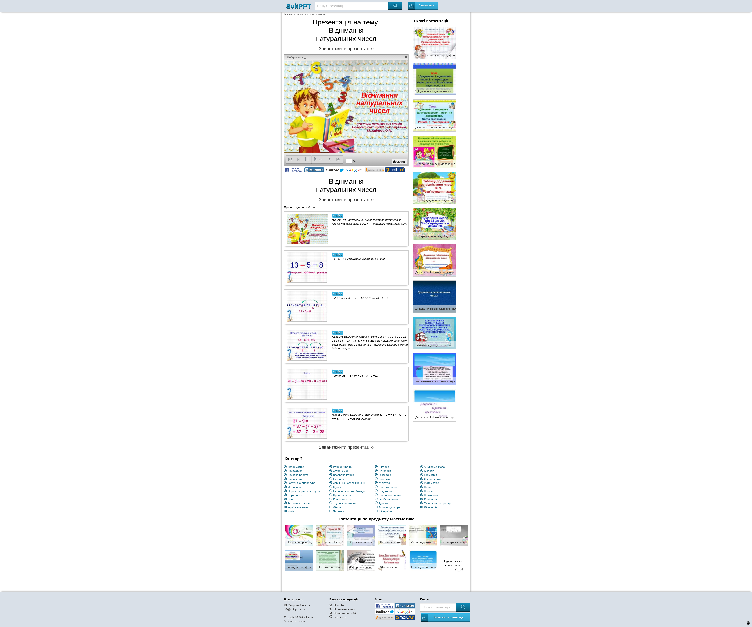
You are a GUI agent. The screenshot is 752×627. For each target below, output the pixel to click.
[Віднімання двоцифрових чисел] (434, 332)
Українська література (438, 503)
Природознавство (390, 495)
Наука (428, 487)
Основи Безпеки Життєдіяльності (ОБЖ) (351, 491)
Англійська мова (434, 466)
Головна (288, 14)
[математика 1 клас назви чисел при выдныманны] (330, 535)
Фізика (337, 507)
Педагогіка (385, 491)
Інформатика (296, 466)
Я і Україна (385, 511)
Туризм (383, 503)
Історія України (342, 466)
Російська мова (388, 499)
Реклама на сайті (345, 613)
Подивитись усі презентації (452, 562)
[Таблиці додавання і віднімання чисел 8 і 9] (434, 187)
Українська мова (298, 507)
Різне (291, 499)
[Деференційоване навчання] (361, 560)
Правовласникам (345, 609)
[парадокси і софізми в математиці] (299, 560)
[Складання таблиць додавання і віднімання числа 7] (434, 151)
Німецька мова (388, 487)
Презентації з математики (310, 14)
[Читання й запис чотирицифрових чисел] (434, 42)
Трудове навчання (344, 503)
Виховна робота (298, 474)
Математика (432, 482)
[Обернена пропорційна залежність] (299, 535)
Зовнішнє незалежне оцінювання (351, 482)
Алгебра (384, 466)
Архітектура (295, 470)
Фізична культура (389, 507)
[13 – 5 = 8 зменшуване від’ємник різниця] (307, 267)
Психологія (431, 495)
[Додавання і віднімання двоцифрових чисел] (434, 260)
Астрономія (340, 470)
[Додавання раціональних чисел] (434, 296)
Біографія (385, 470)
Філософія (430, 507)
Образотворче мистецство (304, 491)
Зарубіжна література (301, 482)
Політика (429, 491)
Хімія (291, 511)
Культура (384, 482)
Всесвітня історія (344, 474)
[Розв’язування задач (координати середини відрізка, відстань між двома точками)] (423, 560)
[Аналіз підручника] (423, 535)
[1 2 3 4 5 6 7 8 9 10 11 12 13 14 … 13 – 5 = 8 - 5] (307, 306)
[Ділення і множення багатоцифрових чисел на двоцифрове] (434, 115)
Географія (385, 474)
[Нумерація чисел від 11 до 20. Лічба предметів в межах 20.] (434, 223)
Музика (337, 487)
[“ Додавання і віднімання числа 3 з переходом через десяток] (434, 79)
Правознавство (342, 495)
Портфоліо (295, 495)
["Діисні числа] (392, 560)
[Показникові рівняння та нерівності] (330, 560)
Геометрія (430, 474)
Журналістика (433, 478)
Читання (338, 511)
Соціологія (430, 499)
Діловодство (295, 478)
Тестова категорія (299, 503)
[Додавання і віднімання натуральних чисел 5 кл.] (434, 405)
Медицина (294, 487)
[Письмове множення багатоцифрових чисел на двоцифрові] (392, 535)
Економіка (385, 478)
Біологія (429, 470)
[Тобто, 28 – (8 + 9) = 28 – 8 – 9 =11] (307, 384)
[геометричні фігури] (454, 535)
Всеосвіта (340, 617)
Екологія (338, 478)
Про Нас (339, 605)
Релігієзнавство (342, 499)
